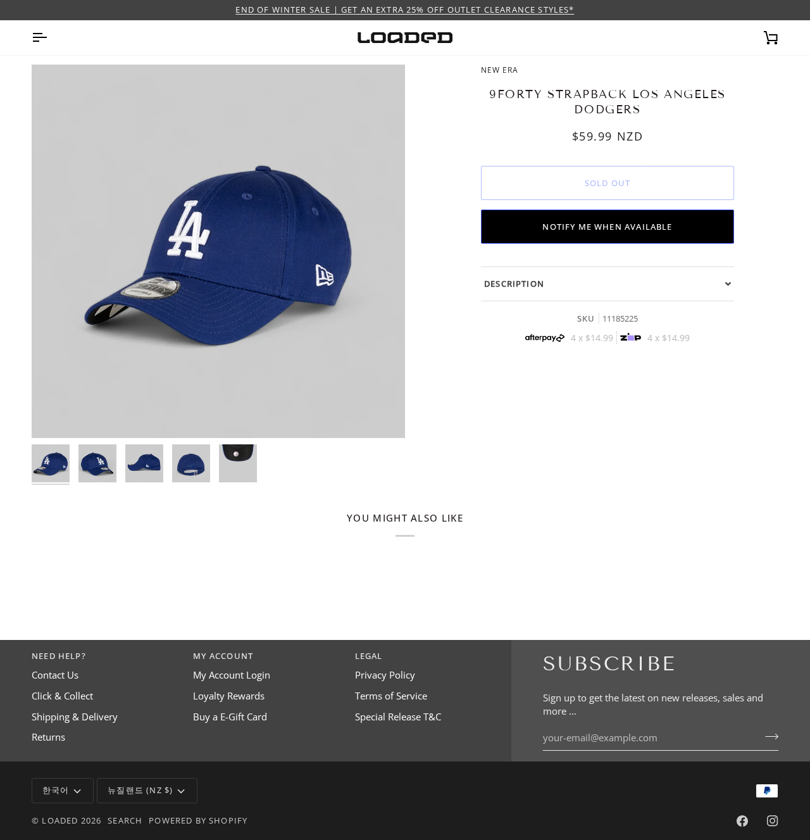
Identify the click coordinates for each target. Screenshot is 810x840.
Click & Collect (62, 696)
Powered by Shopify (198, 820)
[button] (607, 283)
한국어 (56, 790)
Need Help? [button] (59, 655)
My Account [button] (223, 655)
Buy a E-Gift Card (230, 717)
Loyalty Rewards (229, 696)
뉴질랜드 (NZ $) (140, 790)
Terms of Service (391, 696)
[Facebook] (742, 821)
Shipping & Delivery (75, 717)
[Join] (767, 736)
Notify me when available (607, 226)
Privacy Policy (385, 675)
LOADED (60, 820)
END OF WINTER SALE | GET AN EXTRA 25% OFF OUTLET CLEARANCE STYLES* (404, 9)
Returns (48, 737)
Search (125, 820)
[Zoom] (218, 251)
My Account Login (231, 675)
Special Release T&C (398, 717)
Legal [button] (369, 655)
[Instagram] (772, 821)
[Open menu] (51, 37)
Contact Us (55, 675)
